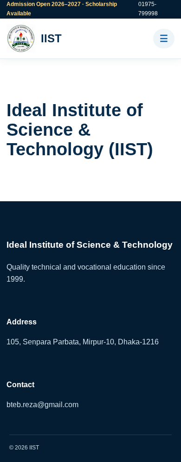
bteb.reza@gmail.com (42, 405)
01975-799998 (148, 9)
